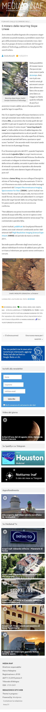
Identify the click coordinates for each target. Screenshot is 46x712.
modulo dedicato (28, 319)
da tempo (33, 75)
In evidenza (8, 307)
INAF (33, 307)
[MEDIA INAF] (23, 8)
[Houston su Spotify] (23, 466)
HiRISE (29, 307)
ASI (21, 307)
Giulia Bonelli (9, 56)
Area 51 (6, 704)
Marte (38, 307)
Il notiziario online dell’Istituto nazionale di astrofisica (23, 11)
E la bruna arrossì (10, 335)
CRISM (25, 307)
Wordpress (17, 697)
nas (3, 310)
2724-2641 (11, 685)
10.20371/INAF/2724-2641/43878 (12, 322)
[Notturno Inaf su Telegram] (23, 483)
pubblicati (18, 226)
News (14, 307)
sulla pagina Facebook (28, 313)
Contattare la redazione (12, 701)
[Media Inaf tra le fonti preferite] (23, 361)
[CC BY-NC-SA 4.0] (31, 299)
